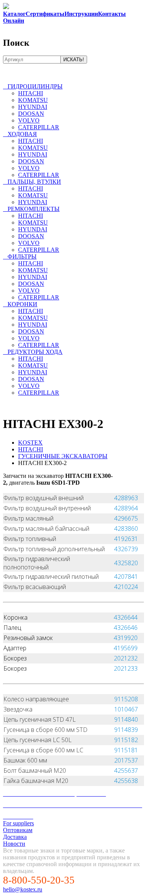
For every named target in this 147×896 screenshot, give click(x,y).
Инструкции (81, 14)
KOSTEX (30, 442)
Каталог (14, 14)
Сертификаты (45, 14)
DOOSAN (31, 113)
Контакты (112, 14)
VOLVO (29, 120)
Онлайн (13, 20)
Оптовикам (17, 830)
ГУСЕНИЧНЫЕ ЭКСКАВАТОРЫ (62, 456)
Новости (14, 843)
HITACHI (30, 93)
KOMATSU (33, 100)
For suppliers (18, 823)
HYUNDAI (32, 107)
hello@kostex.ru (22, 889)
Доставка (15, 837)
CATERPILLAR (38, 127)
